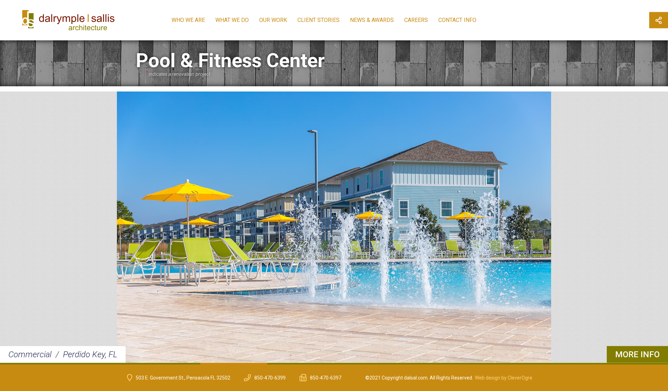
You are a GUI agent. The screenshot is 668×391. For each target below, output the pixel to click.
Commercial (29, 354)
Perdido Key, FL (90, 354)
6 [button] (367, 364)
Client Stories (318, 20)
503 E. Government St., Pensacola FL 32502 (183, 378)
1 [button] (33, 364)
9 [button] (567, 364)
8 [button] (501, 364)
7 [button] (434, 364)
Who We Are (188, 20)
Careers (416, 20)
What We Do (232, 20)
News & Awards (372, 20)
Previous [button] (11, 228)
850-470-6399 (270, 378)
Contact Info (457, 20)
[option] (334, 227)
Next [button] (657, 228)
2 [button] (100, 364)
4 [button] (233, 364)
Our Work (273, 20)
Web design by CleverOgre (503, 378)
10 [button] (634, 364)
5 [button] (300, 364)
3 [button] (167, 364)
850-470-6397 (325, 378)
